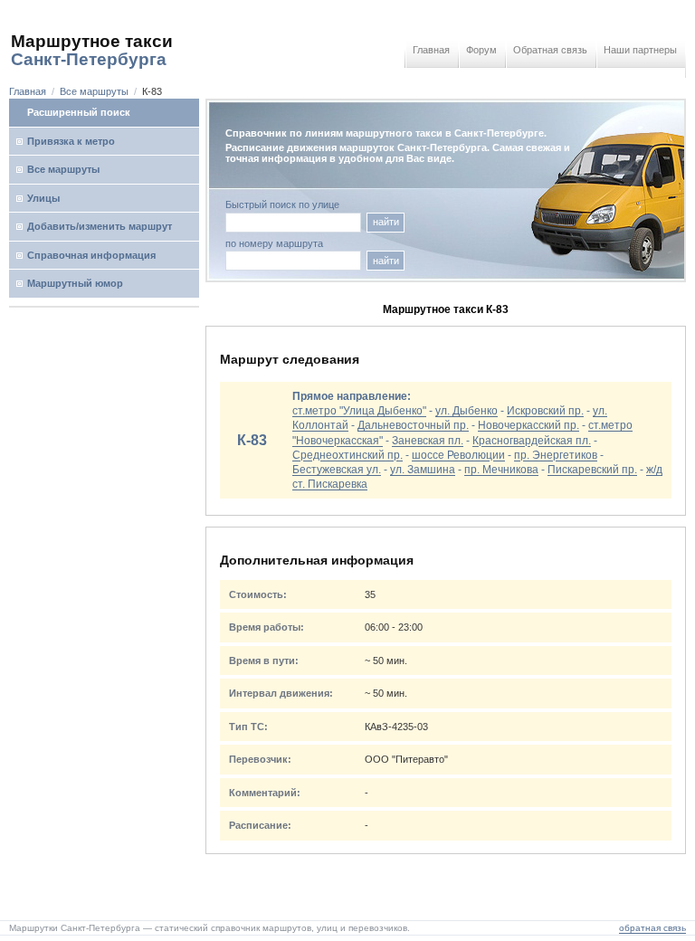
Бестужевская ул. (336, 469)
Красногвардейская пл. (531, 440)
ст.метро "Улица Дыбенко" (359, 410)
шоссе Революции (458, 455)
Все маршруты (94, 91)
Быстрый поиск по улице (282, 205)
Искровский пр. (545, 410)
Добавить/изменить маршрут (99, 226)
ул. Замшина (422, 469)
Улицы (43, 198)
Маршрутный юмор (75, 283)
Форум (481, 49)
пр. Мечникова (501, 469)
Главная (431, 49)
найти (386, 221)
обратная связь (652, 928)
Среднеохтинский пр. (347, 455)
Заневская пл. (427, 440)
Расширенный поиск (78, 112)
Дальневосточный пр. (413, 425)
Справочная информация (91, 255)
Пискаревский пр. (592, 469)
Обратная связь (550, 49)
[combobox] (293, 261)
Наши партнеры (640, 49)
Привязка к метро (71, 141)
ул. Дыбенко (466, 410)
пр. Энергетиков (555, 455)
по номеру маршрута (274, 244)
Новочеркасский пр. (528, 425)
